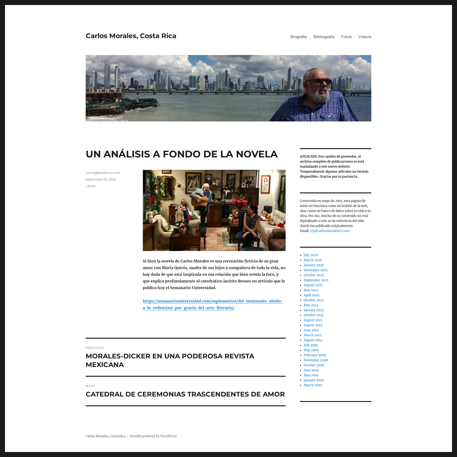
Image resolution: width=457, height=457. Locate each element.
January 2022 (314, 310)
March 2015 (313, 335)
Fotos (346, 37)
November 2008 (316, 360)
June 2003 (311, 370)
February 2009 (315, 355)
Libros (90, 186)
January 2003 (313, 380)
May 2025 (311, 290)
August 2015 (313, 325)
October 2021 (313, 315)
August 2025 (313, 285)
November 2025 (316, 270)
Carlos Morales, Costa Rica (131, 36)
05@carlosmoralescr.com (329, 231)
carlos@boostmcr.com (103, 173)
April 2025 (311, 295)
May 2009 (311, 350)
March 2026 (313, 260)
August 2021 (313, 320)
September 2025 (316, 280)
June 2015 (311, 330)
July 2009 (311, 345)
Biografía (298, 37)
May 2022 (311, 305)
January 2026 (314, 265)
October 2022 (314, 300)
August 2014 (313, 340)
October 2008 (314, 365)
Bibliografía (323, 37)
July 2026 (311, 255)
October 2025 (314, 275)
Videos (364, 37)
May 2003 (311, 375)
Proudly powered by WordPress (153, 436)
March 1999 (313, 385)
